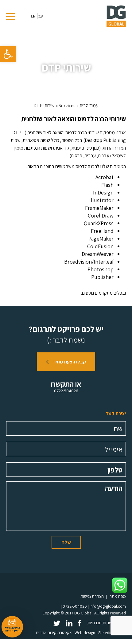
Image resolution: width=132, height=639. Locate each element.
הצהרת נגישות (92, 596)
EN (33, 16)
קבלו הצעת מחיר (69, 362)
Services (67, 105)
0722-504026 (66, 391)
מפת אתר (118, 596)
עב (40, 16)
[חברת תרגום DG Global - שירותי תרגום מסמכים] (116, 16)
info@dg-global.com (108, 606)
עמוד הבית (89, 105)
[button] (8, 54)
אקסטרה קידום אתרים (54, 632)
